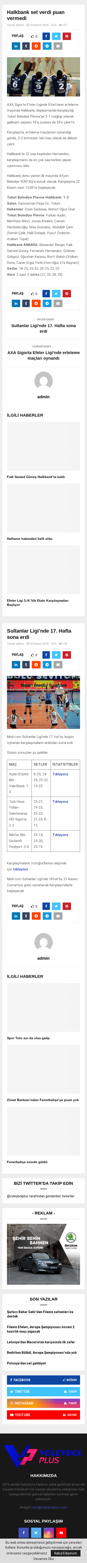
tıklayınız (20, 869)
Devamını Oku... (45, 1558)
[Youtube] (61, 1533)
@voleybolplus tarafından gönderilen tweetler (40, 1196)
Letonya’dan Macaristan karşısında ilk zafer (41, 1342)
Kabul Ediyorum (65, 1553)
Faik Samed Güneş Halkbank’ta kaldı (36, 477)
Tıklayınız (60, 774)
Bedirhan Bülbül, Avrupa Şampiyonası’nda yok (42, 1352)
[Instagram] (49, 1533)
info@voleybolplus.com (49, 1507)
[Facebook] (24, 1533)
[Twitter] (36, 1533)
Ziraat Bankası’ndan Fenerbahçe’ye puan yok (43, 1100)
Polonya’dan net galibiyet (26, 1363)
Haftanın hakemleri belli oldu (29, 539)
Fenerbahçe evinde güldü (27, 1162)
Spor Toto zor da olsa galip (28, 1038)
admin (20, 25)
